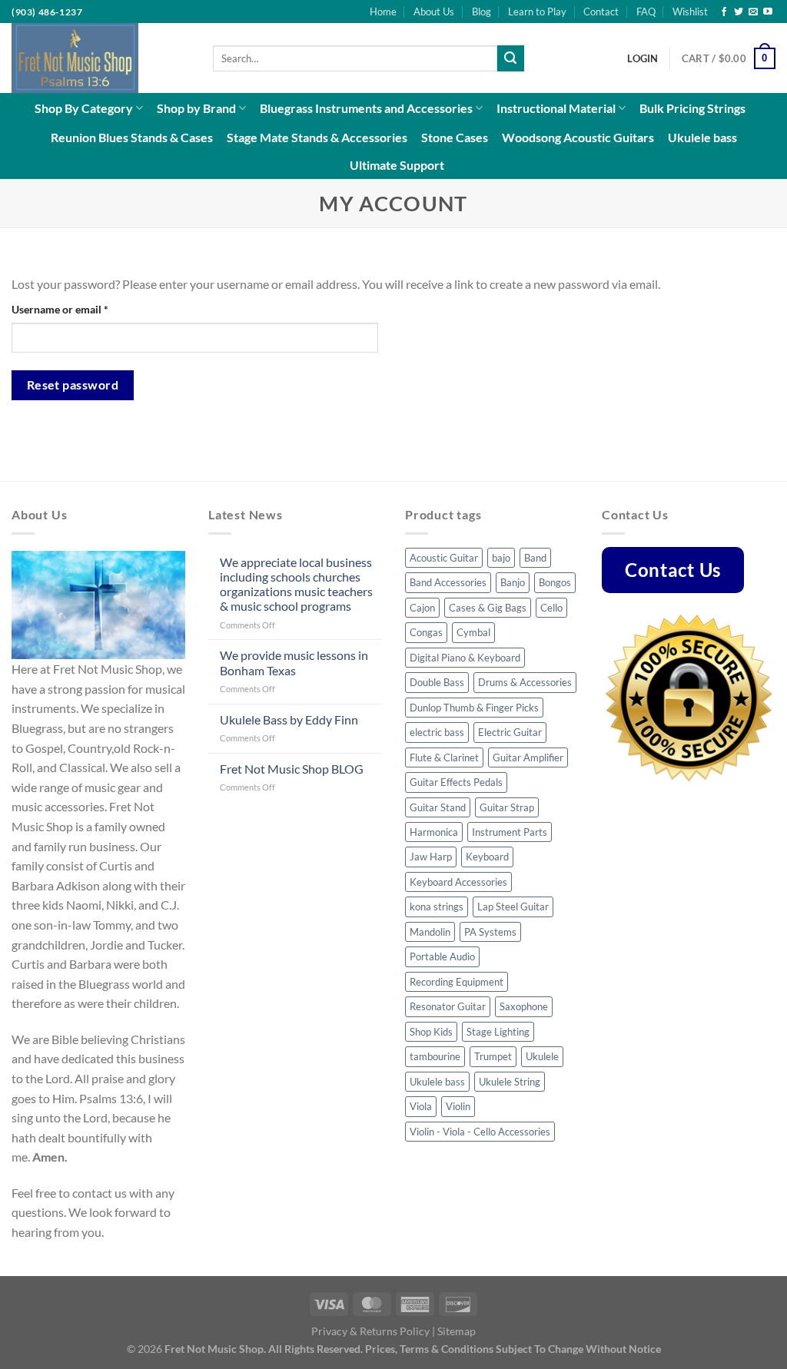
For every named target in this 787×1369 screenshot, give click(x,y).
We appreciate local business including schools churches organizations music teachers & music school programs (296, 584)
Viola (421, 1106)
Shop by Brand (196, 108)
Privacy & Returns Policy (370, 1331)
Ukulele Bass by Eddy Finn (289, 719)
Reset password (73, 385)
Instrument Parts (509, 832)
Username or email (81, 309)
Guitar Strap (507, 807)
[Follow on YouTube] (767, 12)
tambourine (435, 1056)
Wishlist (690, 11)
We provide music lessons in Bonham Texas (294, 662)
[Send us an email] (753, 12)
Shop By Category (84, 108)
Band (535, 558)
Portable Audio (442, 956)
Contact (601, 11)
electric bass (437, 732)
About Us (433, 11)
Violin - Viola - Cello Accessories (480, 1131)
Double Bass (437, 682)
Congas (426, 632)
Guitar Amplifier (528, 757)
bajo (501, 558)
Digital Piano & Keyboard (465, 657)
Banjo (512, 582)
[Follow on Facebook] (724, 12)
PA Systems (490, 932)
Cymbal (473, 632)
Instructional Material (556, 108)
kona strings (436, 906)
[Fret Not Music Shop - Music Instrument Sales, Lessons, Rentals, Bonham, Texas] (101, 58)
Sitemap (456, 1331)
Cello (551, 608)
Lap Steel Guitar (513, 906)
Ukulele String (509, 1082)
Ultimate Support (397, 164)
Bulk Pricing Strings (692, 108)
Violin (458, 1106)
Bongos (555, 582)
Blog (481, 11)
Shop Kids (431, 1032)
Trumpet (493, 1056)
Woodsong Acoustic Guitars (578, 137)
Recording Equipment (456, 982)
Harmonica (434, 832)
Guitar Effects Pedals (456, 782)
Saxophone (524, 1006)
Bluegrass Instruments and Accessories (366, 108)
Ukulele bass (702, 137)
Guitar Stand (438, 807)
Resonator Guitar (448, 1006)
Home (383, 11)
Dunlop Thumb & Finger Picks (474, 707)
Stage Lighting (498, 1032)
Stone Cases (454, 137)
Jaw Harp (431, 856)
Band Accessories (448, 582)
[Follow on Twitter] (738, 12)
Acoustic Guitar (444, 558)
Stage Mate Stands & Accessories (317, 137)
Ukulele (542, 1056)
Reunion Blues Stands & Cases (132, 137)
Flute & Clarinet (444, 757)
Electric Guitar (510, 732)
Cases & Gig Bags (487, 608)
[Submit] (510, 58)
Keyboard (487, 856)
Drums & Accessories (525, 682)
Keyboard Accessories (458, 882)
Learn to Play (537, 11)
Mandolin (430, 932)
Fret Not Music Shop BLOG (292, 768)
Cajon (422, 608)
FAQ (646, 11)
